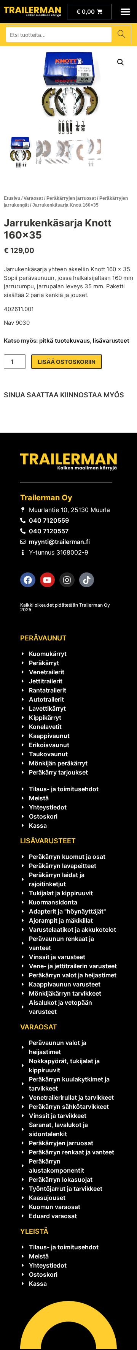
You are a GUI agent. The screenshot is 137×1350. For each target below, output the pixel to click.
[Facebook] (27, 580)
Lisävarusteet (48, 841)
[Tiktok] (86, 580)
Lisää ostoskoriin (67, 361)
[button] (126, 11)
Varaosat (33, 198)
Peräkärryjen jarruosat (71, 198)
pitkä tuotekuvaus (64, 340)
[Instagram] (67, 580)
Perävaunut (43, 638)
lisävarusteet (111, 340)
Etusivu (12, 198)
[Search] (121, 34)
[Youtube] (47, 580)
